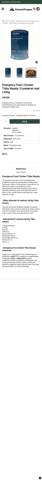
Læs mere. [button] (36, 111)
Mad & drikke (9, 21)
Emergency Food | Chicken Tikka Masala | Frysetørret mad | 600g (20, 22)
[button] (38, 9)
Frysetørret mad (21, 21)
